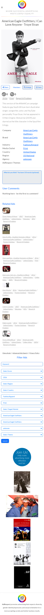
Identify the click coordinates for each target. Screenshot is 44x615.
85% (25, 309)
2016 (4, 98)
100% (10, 280)
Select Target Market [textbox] (10, 409)
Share (6, 87)
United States (29, 152)
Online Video (27, 342)
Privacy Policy (34, 353)
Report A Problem (24, 98)
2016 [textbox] (5, 377)
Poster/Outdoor (9, 242)
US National (28, 155)
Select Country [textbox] (8, 390)
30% (33, 219)
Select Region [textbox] (8, 384)
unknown (27, 159)
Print (11, 98)
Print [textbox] (5, 403)
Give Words (6, 290)
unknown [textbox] (6, 428)
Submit (5, 441)
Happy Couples (7, 307)
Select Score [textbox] (7, 371)
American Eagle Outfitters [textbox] (12, 415)
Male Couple (6, 323)
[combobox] (22, 371)
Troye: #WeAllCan (8, 340)
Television (26, 219)
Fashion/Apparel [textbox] (9, 396)
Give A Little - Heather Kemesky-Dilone (16, 237)
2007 (21, 216)
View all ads (6, 353)
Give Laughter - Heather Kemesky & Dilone (17, 258)
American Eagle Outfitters (12, 239)
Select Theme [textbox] (8, 435)
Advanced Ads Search (20, 353)
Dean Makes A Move (9, 216)
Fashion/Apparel (30, 144)
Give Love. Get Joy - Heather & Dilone (15, 275)
